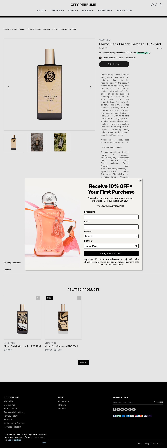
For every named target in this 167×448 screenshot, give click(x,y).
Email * (87, 221)
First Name (89, 211)
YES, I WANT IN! (111, 253)
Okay (44, 443)
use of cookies (14, 440)
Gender (88, 231)
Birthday (88, 240)
